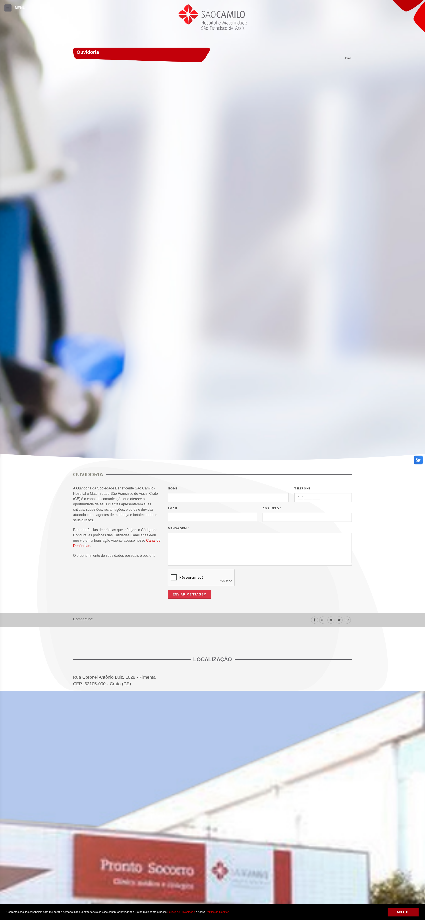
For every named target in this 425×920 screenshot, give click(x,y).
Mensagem (178, 528)
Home (347, 58)
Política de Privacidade (181, 912)
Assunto (272, 508)
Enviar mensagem (190, 594)
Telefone (302, 488)
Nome (173, 488)
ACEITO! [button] (403, 912)
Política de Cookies (217, 912)
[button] (231, 912)
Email (173, 508)
